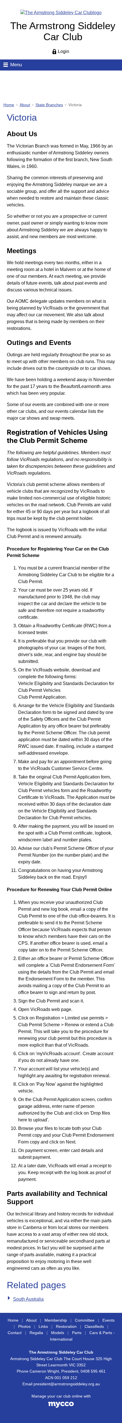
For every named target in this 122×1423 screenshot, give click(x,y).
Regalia (36, 1333)
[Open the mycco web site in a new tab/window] (61, 1406)
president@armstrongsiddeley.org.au (66, 1384)
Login (63, 51)
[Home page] (61, 12)
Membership (56, 1320)
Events (108, 1320)
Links (43, 1326)
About (25, 105)
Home (8, 105)
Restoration (66, 1326)
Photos (24, 1326)
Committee (84, 1320)
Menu (16, 64)
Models (57, 1333)
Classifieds (94, 1326)
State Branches (49, 105)
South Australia (28, 1299)
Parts (76, 1333)
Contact (15, 1333)
